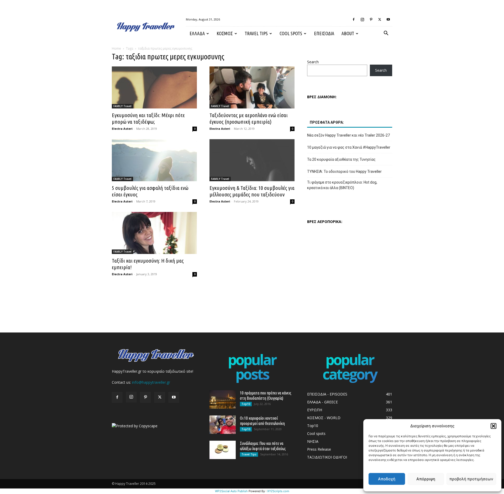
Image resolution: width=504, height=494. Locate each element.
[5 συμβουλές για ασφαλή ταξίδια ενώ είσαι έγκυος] (154, 160)
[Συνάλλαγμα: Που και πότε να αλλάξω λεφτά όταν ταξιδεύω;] (222, 450)
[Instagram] (362, 19)
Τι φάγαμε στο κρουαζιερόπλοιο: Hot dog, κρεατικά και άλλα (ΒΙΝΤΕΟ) (342, 185)
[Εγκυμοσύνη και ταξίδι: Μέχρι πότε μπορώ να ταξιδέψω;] (154, 87)
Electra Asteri (122, 129)
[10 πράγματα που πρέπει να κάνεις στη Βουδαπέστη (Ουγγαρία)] (222, 399)
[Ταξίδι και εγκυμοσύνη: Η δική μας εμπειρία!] (154, 233)
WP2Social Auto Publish (231, 491)
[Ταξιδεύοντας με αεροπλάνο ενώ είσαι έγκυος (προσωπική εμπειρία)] (252, 87)
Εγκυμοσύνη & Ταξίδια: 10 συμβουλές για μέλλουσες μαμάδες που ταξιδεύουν (252, 191)
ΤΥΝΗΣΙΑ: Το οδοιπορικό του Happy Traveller (344, 171)
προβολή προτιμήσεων (471, 478)
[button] (493, 426)
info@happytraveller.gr (151, 382)
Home (116, 48)
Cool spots (291, 33)
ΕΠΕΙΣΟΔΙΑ (324, 33)
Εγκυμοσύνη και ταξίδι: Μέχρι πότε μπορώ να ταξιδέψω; (148, 118)
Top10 (246, 404)
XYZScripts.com (278, 491)
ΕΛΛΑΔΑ (197, 33)
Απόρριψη (425, 478)
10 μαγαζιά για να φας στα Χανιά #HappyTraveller (348, 147)
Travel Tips (256, 33)
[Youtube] (388, 19)
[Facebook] (354, 19)
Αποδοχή (386, 478)
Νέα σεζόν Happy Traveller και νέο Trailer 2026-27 (348, 135)
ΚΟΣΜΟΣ (225, 33)
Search (313, 61)
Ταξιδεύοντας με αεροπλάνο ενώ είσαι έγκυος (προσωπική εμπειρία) (248, 118)
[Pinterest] (371, 19)
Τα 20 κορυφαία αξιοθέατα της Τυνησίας (341, 159)
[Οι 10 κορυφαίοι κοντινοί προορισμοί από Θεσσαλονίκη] (222, 424)
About (348, 33)
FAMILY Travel (122, 106)
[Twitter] (380, 19)
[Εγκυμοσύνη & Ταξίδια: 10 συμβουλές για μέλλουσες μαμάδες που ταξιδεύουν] (252, 160)
